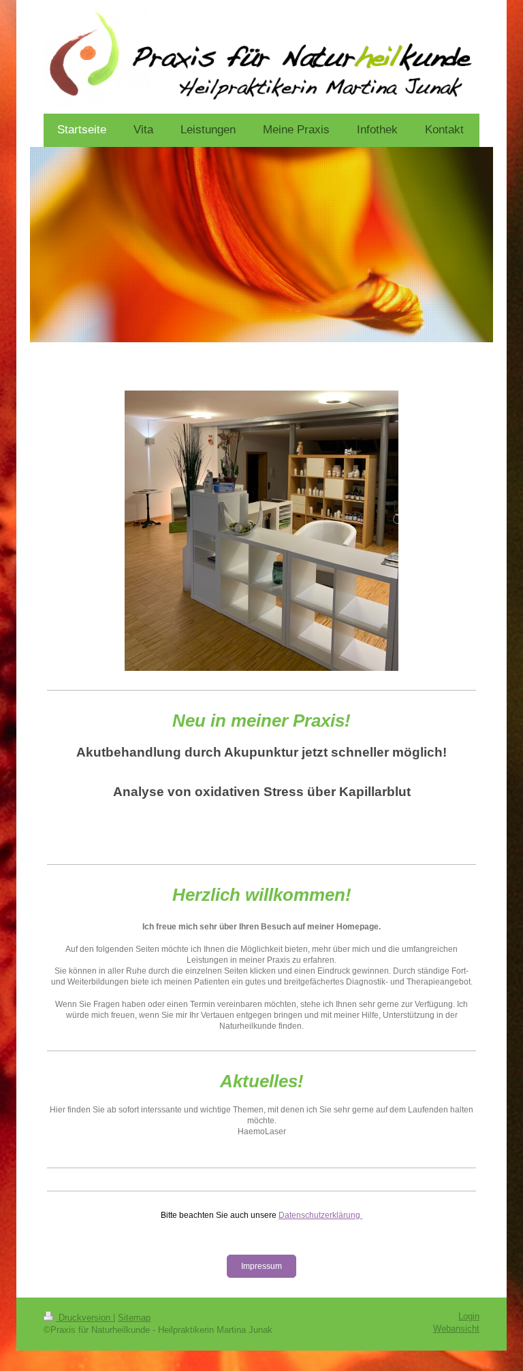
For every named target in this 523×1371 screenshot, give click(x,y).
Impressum (261, 1266)
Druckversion (84, 1318)
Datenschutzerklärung (319, 1215)
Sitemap (134, 1318)
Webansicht (456, 1329)
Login (468, 1316)
